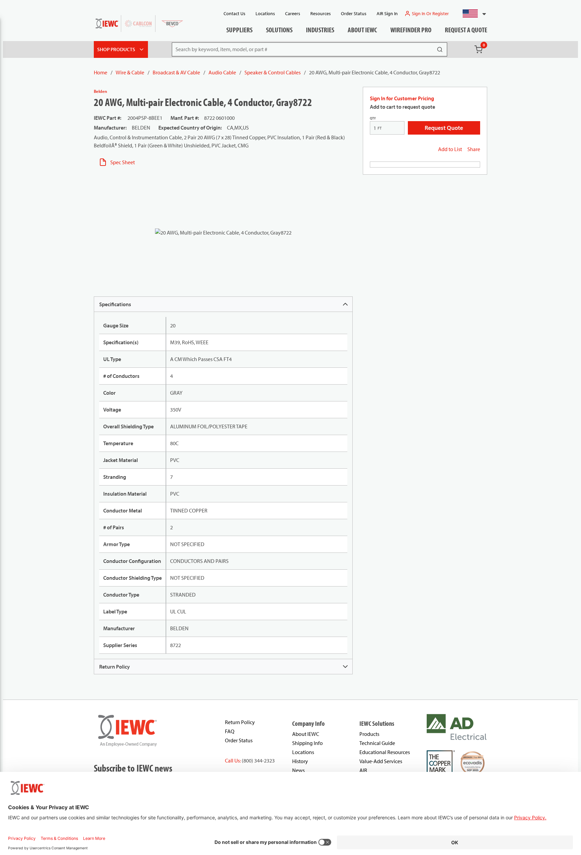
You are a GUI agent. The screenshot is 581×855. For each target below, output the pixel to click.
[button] (471, 13)
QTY (373, 118)
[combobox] (471, 13)
